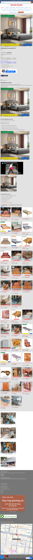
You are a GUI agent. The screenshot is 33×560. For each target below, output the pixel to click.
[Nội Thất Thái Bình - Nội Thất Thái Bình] (16, 5)
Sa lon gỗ (4, 10)
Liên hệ (2, 490)
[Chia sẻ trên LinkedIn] (5, 75)
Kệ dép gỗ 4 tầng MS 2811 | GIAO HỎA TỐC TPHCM (16, 392)
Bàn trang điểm (12, 7)
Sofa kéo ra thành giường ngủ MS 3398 (16, 306)
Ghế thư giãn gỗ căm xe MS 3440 (5, 291)
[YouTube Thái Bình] (5, 556)
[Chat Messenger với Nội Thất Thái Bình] (2, 558)
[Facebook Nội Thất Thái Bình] (3, 556)
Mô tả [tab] (1, 80)
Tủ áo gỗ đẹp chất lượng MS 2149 (5, 320)
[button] (1, 45)
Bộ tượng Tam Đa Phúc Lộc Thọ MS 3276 (26, 392)
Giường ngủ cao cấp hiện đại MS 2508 (5, 276)
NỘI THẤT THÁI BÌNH (13, 0)
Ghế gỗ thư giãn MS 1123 (25, 349)
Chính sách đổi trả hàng (4, 483)
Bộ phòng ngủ (18, 7)
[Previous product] (3, 51)
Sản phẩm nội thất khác (13, 12)
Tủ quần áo (7, 7)
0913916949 (2, 474)
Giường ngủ (2, 7)
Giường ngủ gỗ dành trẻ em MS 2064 (26, 218)
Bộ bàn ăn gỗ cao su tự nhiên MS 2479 (16, 349)
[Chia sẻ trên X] (2, 75)
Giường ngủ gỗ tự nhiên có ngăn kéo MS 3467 (16, 218)
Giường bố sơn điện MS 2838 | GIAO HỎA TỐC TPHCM (5, 407)
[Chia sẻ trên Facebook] (1, 75)
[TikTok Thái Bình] (7, 556)
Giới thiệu (2, 491)
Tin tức (2, 493)
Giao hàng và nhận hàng (4, 487)
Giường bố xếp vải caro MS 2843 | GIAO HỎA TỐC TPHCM (27, 335)
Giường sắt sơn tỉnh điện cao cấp (15, 261)
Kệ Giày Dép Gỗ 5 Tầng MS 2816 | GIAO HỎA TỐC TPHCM (6, 363)
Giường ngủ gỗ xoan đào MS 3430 (15, 291)
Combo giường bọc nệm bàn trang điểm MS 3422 (6, 306)
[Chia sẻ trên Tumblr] (7, 75)
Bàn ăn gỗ (22, 7)
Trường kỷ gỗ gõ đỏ (13, 320)
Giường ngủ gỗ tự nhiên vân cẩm (5, 261)
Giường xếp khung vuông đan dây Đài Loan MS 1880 (16, 363)
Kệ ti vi (30, 7)
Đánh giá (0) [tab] (4, 80)
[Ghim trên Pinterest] (4, 75)
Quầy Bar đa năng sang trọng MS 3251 (16, 406)
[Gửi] (31, 2)
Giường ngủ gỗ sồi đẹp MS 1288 (15, 232)
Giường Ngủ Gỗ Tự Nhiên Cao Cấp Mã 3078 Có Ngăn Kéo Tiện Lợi (27, 262)
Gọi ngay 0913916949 (4, 67)
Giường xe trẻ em (16, 10)
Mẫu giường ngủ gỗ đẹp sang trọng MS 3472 (5, 218)
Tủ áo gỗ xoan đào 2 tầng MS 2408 (5, 392)
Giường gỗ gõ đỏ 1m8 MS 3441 (26, 276)
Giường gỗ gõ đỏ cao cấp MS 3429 (26, 291)
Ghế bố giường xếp (22, 10)
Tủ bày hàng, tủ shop (10, 10)
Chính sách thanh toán (4, 484)
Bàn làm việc (27, 7)
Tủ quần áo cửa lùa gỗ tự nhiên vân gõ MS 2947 (16, 378)
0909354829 (2, 475)
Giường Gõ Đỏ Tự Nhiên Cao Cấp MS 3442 (16, 277)
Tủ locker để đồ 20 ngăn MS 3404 (5, 349)
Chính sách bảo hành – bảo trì (5, 486)
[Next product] (1, 51)
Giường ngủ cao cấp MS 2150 (26, 232)
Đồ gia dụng (28, 10)
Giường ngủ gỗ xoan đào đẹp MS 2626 (5, 232)
